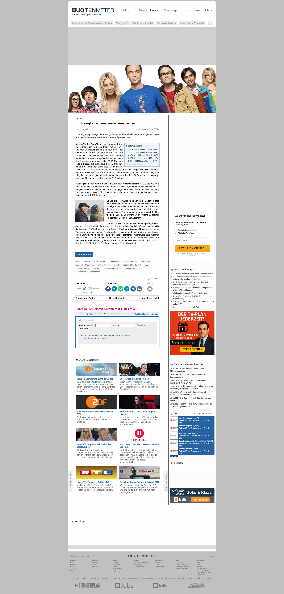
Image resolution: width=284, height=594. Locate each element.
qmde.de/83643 (153, 279)
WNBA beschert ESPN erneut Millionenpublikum (187, 369)
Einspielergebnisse (182, 567)
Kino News (76, 578)
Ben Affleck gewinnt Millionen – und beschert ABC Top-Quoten (190, 381)
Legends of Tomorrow (85, 265)
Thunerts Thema (166, 23)
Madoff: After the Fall (132, 265)
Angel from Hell (130, 261)
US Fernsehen (115, 578)
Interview (94, 567)
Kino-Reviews (159, 567)
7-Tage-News (74, 569)
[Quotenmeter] (93, 12)
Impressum (201, 575)
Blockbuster (151, 578)
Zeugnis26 (122, 23)
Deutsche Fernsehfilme (195, 578)
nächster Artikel (149, 298)
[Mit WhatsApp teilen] (120, 289)
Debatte (157, 562)
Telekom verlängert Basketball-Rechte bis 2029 (193, 273)
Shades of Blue (82, 268)
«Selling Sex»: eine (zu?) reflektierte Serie (190, 293)
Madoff (116, 265)
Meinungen (171, 10)
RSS (71, 562)
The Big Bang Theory (112, 268)
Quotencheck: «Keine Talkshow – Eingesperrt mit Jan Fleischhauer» (192, 288)
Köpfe (114, 571)
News (143, 10)
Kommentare (84, 254)
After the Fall (99, 261)
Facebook (73, 571)
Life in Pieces (104, 265)
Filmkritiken (105, 578)
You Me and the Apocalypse (88, 271)
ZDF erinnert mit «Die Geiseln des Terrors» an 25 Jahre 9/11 (193, 302)
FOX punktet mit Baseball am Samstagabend (187, 375)
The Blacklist (129, 268)
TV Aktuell (84, 578)
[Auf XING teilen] (127, 289)
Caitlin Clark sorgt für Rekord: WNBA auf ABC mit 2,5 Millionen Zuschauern (191, 387)
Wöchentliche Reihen (141, 562)
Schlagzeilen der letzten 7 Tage (186, 307)
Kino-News (179, 562)
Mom (147, 265)
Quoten (155, 10)
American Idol (114, 261)
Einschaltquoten (133, 578)
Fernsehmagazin (94, 578)
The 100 (96, 268)
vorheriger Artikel (86, 298)
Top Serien (207, 578)
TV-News (115, 562)
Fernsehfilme (160, 578)
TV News (123, 578)
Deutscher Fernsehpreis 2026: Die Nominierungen (187, 297)
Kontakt (199, 567)
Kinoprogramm (181, 578)
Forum (197, 10)
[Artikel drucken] (139, 289)
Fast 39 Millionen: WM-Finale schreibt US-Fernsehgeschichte (191, 405)
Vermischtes (117, 564)
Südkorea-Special (143, 23)
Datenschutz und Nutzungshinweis (203, 569)
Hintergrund (95, 562)
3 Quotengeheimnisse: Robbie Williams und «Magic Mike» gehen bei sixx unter (191, 277)
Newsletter (73, 564)
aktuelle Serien (170, 578)
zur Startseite (118, 298)
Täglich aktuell (139, 567)
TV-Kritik (157, 564)
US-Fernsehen (117, 573)
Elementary (145, 261)
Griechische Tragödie (192, 23)
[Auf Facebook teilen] (108, 289)
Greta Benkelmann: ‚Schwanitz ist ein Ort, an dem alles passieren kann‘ (192, 283)
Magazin (129, 10)
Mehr (208, 10)
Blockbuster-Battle (182, 569)
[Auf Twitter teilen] (114, 289)
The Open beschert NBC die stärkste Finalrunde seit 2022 (190, 399)
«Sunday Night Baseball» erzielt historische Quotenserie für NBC (188, 393)
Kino (186, 10)
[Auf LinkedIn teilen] (133, 289)
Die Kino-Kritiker (181, 564)
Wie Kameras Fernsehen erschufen (92, 23)
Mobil (72, 567)
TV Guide (143, 578)
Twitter (72, 573)
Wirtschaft (116, 567)
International (117, 569)
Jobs (198, 564)
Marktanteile (138, 564)
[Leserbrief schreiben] (150, 289)
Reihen (93, 564)
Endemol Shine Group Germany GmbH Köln (194, 420)
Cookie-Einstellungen (204, 572)
